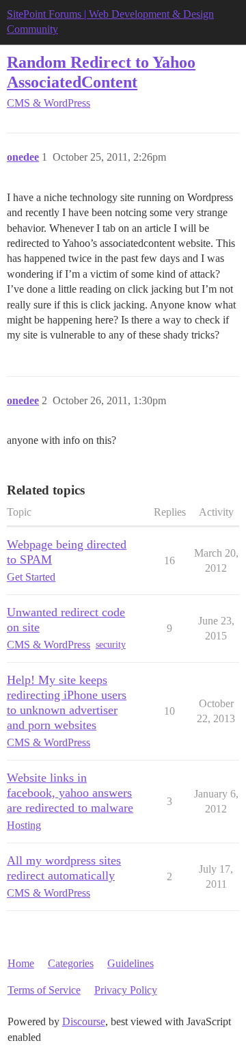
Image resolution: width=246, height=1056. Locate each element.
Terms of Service (44, 990)
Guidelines (130, 963)
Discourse (83, 1021)
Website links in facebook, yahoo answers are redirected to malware (70, 793)
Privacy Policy (125, 990)
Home (21, 963)
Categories (71, 963)
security (111, 644)
